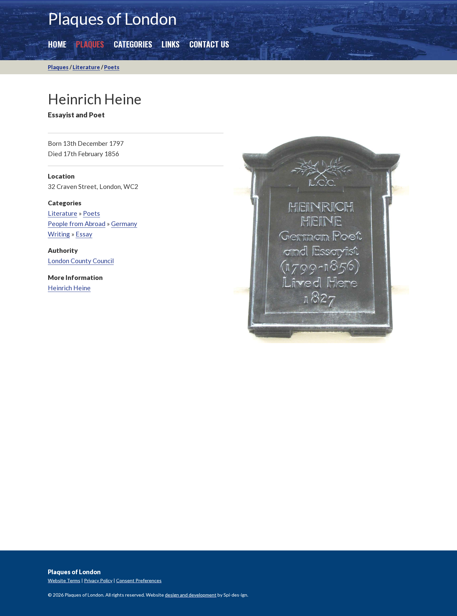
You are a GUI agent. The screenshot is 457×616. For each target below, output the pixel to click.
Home (57, 44)
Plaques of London (112, 18)
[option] (321, 238)
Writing (59, 234)
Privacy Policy (98, 580)
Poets (111, 67)
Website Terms (64, 580)
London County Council (81, 261)
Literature (86, 67)
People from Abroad (76, 223)
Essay (84, 234)
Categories (133, 44)
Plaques (90, 44)
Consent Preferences (139, 580)
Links (171, 44)
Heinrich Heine (69, 288)
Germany (124, 223)
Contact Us (209, 44)
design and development (190, 595)
